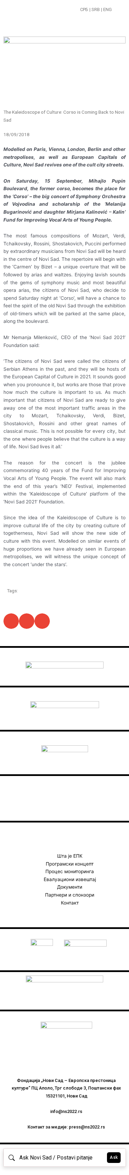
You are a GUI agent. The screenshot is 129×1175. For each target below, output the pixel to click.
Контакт (70, 903)
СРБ (84, 9)
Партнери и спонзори (69, 895)
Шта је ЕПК (70, 856)
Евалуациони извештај (70, 879)
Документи (69, 887)
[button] (117, 10)
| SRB (94, 9)
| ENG (106, 9)
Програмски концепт (70, 864)
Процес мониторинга (69, 871)
